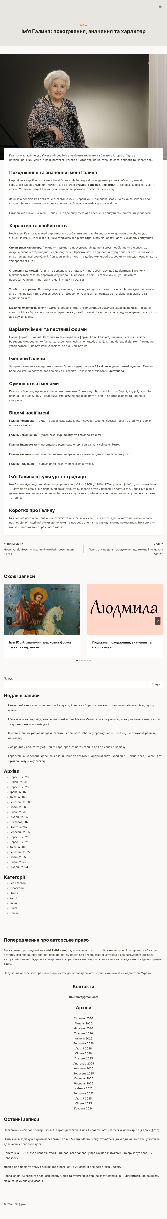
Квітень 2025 (18, 847)
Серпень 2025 (19, 837)
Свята (13, 908)
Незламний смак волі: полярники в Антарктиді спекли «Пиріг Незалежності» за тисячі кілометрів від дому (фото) (81, 1130)
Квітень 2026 (18, 797)
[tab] (77, 660)
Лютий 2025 (17, 857)
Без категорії (18, 883)
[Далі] (157, 621)
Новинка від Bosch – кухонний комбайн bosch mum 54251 (39, 549)
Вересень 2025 (19, 832)
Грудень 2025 (18, 817)
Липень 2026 (18, 782)
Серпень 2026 (19, 777)
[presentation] (42, 609)
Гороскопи (16, 888)
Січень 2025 (17, 862)
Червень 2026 (19, 787)
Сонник (14, 913)
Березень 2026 (19, 802)
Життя (13, 893)
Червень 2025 (19, 842)
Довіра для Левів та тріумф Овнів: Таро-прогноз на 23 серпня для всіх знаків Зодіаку (66, 747)
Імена (83, 25)
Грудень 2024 (18, 867)
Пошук (8, 678)
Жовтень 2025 (19, 827)
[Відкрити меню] (160, 6)
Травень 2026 (18, 792)
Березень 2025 (19, 852)
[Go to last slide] (9, 621)
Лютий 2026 (17, 807)
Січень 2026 (17, 812)
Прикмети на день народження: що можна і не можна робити (126, 549)
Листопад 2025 (19, 822)
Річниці (14, 903)
